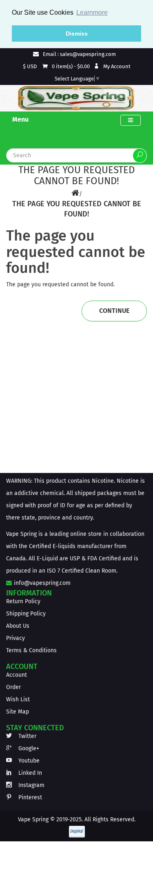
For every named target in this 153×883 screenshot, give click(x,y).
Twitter (26, 736)
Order (13, 687)
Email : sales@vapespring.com (79, 54)
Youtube (28, 760)
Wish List (18, 699)
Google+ (28, 748)
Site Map (17, 711)
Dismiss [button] (77, 33)
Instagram (30, 785)
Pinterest (29, 797)
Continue (114, 310)
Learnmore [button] (92, 12)
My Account (116, 66)
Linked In (29, 772)
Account (16, 674)
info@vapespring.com (41, 583)
